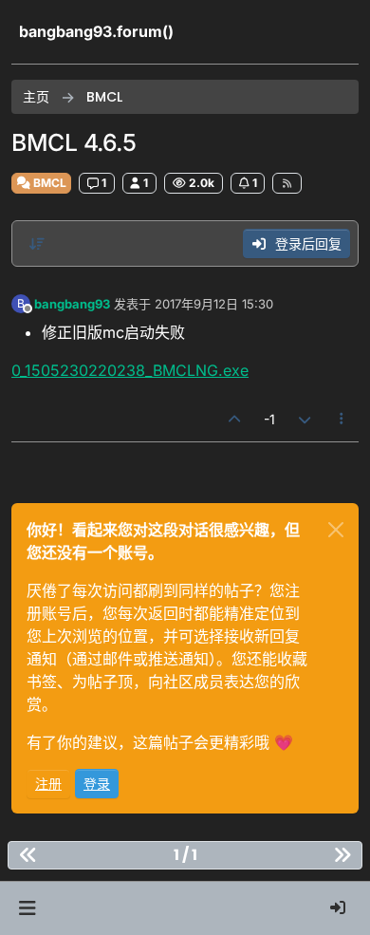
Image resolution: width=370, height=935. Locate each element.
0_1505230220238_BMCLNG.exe (130, 370)
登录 (96, 784)
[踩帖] (304, 419)
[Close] (336, 529)
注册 (48, 784)
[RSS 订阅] (287, 183)
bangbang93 (72, 303)
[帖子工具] (342, 419)
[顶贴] (235, 419)
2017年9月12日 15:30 (214, 303)
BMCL (48, 183)
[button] (27, 908)
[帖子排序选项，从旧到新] (37, 244)
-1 (269, 419)
